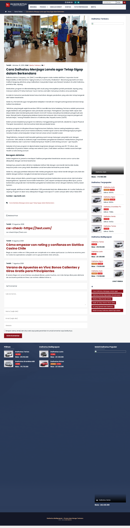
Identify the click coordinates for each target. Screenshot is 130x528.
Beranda (33, 7)
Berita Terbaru (19, 12)
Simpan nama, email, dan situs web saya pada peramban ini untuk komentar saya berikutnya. (39, 331)
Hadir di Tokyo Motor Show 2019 (104, 303)
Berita (93, 7)
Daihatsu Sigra (109, 197)
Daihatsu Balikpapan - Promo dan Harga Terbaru (65, 518)
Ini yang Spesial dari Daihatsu (103, 307)
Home (9, 12)
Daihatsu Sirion (57, 361)
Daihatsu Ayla (101, 172)
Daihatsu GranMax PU (112, 207)
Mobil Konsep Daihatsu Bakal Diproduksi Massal (106, 310)
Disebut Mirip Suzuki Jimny (102, 299)
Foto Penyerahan (81, 7)
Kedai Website (68, 520)
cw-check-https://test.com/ (29, 228)
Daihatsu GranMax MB (25, 361)
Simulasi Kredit (56, 7)
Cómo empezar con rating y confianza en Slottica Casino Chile (45, 247)
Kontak (68, 7)
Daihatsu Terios (110, 226)
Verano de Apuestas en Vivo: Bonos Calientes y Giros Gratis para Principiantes (43, 269)
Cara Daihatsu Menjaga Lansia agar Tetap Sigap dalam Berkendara (31, 203)
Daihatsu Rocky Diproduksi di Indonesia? (107, 295)
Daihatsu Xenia (109, 216)
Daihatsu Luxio (97, 251)
